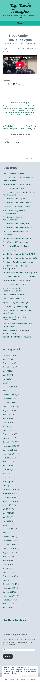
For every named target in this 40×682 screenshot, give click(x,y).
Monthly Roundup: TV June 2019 (16, 199)
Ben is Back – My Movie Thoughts (17, 337)
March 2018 (7, 430)
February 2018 (9, 434)
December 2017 (9, 442)
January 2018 (8, 438)
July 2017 (6, 462)
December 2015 (9, 536)
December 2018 (9, 394)
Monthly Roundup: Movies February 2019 (20, 258)
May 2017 (7, 469)
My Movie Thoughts (20, 8)
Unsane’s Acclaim (10, 250)
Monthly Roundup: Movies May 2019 (18, 227)
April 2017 (7, 473)
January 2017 (8, 485)
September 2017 (9, 454)
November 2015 (9, 540)
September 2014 (9, 596)
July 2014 (6, 604)
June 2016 (7, 513)
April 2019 (7, 379)
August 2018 (8, 410)
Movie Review (25, 112)
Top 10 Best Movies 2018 (13, 295)
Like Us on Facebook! (15, 620)
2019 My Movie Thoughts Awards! (17, 280)
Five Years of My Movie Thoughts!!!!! (17, 206)
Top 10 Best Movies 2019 (13, 188)
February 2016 (9, 529)
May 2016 (7, 517)
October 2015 (8, 544)
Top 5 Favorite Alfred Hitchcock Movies (19, 276)
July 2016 (6, 509)
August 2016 (8, 505)
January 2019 (8, 391)
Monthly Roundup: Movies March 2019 (19, 254)
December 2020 (9, 355)
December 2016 (9, 489)
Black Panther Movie (25, 106)
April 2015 (7, 568)
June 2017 (7, 465)
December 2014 (9, 584)
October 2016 (8, 497)
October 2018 (8, 402)
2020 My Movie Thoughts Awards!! (17, 184)
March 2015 (7, 572)
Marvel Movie (30, 110)
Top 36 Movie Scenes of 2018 (15, 284)
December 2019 (9, 367)
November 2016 (9, 493)
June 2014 (7, 608)
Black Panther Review (26, 108)
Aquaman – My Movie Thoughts (16, 302)
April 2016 (7, 521)
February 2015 (9, 576)
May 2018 (7, 422)
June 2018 (7, 418)
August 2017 (8, 458)
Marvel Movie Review (12, 112)
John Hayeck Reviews (18, 110)
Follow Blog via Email (15, 634)
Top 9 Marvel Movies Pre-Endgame (17, 246)
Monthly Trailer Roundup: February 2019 (20, 272)
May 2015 (7, 564)
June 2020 (7, 359)
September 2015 (9, 548)
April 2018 (7, 426)
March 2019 (7, 383)
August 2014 (8, 600)
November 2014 (9, 588)
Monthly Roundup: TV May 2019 (16, 224)
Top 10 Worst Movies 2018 (14, 298)
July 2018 (6, 414)
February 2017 (9, 481)
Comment (29, 158)
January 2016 (8, 533)
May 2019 (7, 375)
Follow (8, 656)
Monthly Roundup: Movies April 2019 (18, 238)
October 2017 (8, 450)
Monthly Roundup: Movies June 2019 (18, 203)
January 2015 (8, 580)
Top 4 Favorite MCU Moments (15, 242)
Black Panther (13, 106)
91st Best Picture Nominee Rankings (18, 262)
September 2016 (9, 501)
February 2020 (9, 363)
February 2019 (9, 387)
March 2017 (7, 477)
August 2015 (8, 552)
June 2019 (7, 371)
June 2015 (7, 560)
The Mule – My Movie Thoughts (16, 306)
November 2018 (9, 398)
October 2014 (8, 592)
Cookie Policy (14, 673)
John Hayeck (31, 43)
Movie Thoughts (23, 103)
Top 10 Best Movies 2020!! (13, 174)
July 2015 (6, 556)
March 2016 (7, 525)
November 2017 (9, 446)
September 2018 (9, 406)
